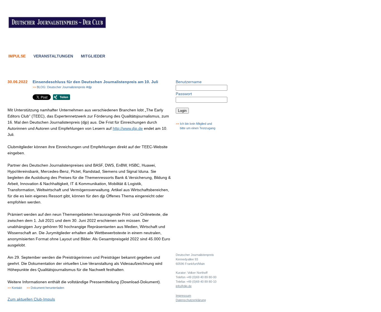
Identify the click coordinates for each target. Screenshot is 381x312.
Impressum (183, 295)
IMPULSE (17, 56)
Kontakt (15, 287)
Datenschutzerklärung (191, 300)
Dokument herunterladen (45, 287)
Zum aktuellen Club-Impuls (31, 299)
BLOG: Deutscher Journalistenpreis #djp (62, 87)
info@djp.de (184, 286)
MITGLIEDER (93, 56)
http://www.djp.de (128, 128)
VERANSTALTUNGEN (53, 56)
